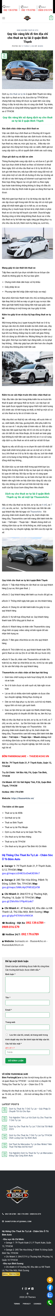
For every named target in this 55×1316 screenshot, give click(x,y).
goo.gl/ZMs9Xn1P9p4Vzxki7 (17, 901)
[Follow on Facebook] (22, 1289)
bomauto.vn (21, 941)
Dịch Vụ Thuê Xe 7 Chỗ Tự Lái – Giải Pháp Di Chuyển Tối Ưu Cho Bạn (29, 1110)
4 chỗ (44, 505)
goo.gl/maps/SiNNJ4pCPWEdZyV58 (21, 887)
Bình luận (10, 974)
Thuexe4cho (36, 511)
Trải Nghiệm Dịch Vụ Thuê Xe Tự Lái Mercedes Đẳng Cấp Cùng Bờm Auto (31, 1154)
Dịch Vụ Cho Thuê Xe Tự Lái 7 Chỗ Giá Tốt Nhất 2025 (31, 1127)
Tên (7, 997)
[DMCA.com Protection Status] (11, 1274)
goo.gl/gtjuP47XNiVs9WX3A (17, 915)
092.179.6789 (30, 934)
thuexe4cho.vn (38, 941)
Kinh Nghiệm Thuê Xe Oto (27, 30)
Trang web (10, 1022)
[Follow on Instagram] (26, 1289)
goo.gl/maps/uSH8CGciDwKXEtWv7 (21, 873)
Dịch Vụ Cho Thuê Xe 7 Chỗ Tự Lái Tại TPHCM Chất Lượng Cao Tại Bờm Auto (30, 1136)
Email (8, 1010)
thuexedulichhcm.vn (13, 945)
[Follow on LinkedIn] (32, 1289)
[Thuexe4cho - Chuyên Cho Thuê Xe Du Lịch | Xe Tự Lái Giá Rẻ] (27, 18)
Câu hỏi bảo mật (13, 1044)
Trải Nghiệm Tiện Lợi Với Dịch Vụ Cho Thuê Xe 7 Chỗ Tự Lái (30, 1118)
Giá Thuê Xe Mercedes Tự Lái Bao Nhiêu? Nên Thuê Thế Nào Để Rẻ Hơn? (30, 1145)
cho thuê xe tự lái (17, 94)
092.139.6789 (35, 922)
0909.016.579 (10, 927)
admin (40, 46)
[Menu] (3, 18)
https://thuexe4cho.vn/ (22, 798)
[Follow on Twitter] (29, 1289)
